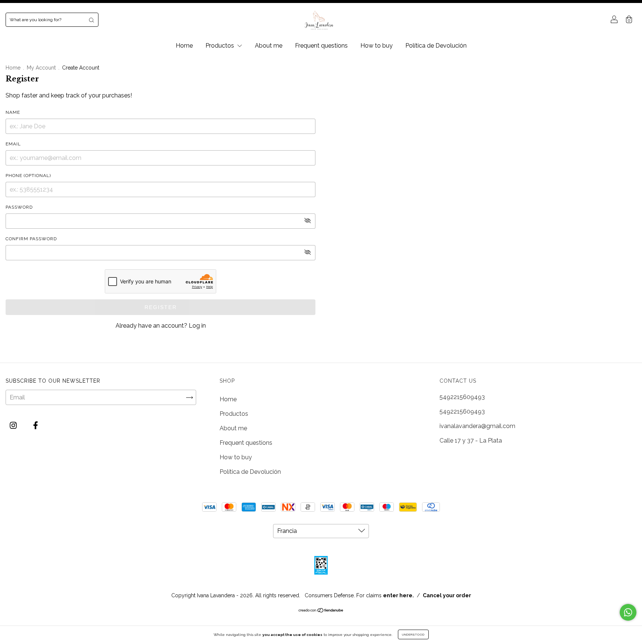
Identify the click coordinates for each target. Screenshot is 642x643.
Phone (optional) (28, 175)
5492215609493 (462, 397)
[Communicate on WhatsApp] (628, 612)
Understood (413, 634)
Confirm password (31, 238)
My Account (41, 68)
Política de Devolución (436, 45)
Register (161, 307)
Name (13, 112)
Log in (197, 325)
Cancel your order (447, 595)
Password (19, 207)
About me (268, 45)
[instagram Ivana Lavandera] (14, 425)
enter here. (398, 595)
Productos (220, 45)
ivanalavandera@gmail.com (477, 426)
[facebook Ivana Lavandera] (35, 425)
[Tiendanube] (321, 610)
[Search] (91, 19)
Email (13, 144)
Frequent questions (321, 45)
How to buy (376, 45)
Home (184, 45)
